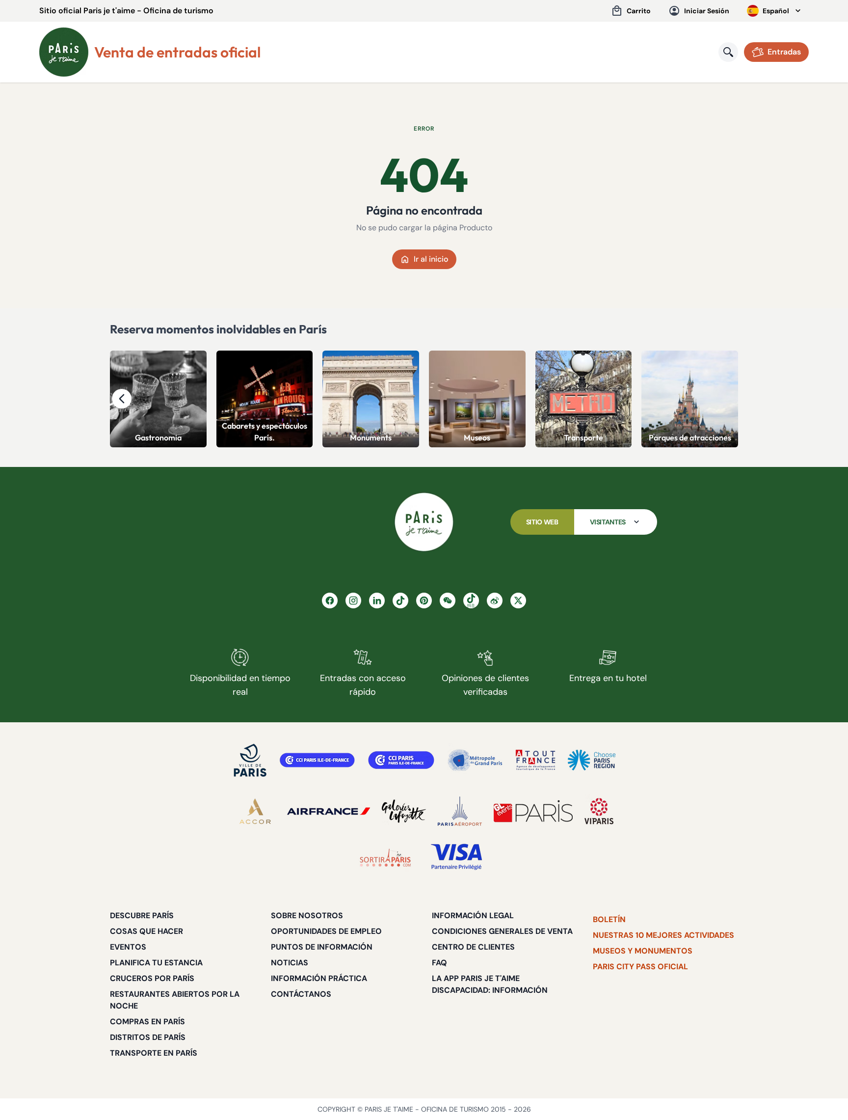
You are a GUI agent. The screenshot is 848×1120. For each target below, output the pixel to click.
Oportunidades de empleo (326, 931)
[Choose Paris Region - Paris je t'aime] (591, 760)
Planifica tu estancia (156, 962)
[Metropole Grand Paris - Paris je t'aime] (475, 760)
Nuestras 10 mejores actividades (663, 935)
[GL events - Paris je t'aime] (533, 811)
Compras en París (147, 1021)
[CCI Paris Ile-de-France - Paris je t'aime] (317, 760)
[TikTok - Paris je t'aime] (400, 600)
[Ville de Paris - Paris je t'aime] (250, 760)
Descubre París (142, 915)
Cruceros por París (152, 978)
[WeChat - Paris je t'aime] (447, 600)
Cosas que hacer (146, 931)
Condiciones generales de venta (502, 931)
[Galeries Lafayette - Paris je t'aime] (404, 811)
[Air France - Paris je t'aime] (328, 811)
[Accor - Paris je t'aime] (255, 811)
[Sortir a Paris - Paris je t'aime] (385, 857)
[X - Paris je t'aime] (518, 600)
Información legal (473, 915)
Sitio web (542, 522)
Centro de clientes (473, 947)
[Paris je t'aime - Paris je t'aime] (424, 522)
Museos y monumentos (642, 951)
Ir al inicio (431, 259)
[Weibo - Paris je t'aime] (495, 600)
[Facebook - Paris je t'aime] (330, 600)
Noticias (289, 962)
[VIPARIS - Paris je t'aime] (598, 811)
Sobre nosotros (307, 915)
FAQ (439, 962)
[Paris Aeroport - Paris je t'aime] (460, 811)
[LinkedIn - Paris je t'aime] (377, 600)
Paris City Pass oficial (640, 966)
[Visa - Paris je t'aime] (457, 857)
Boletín (609, 919)
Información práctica (319, 978)
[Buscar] (728, 52)
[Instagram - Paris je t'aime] (353, 600)
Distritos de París (148, 1037)
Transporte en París (153, 1053)
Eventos (128, 947)
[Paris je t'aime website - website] (63, 52)
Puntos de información (321, 947)
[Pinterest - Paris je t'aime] (424, 600)
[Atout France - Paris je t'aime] (535, 760)
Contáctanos (301, 994)
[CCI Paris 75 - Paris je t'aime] (401, 760)
